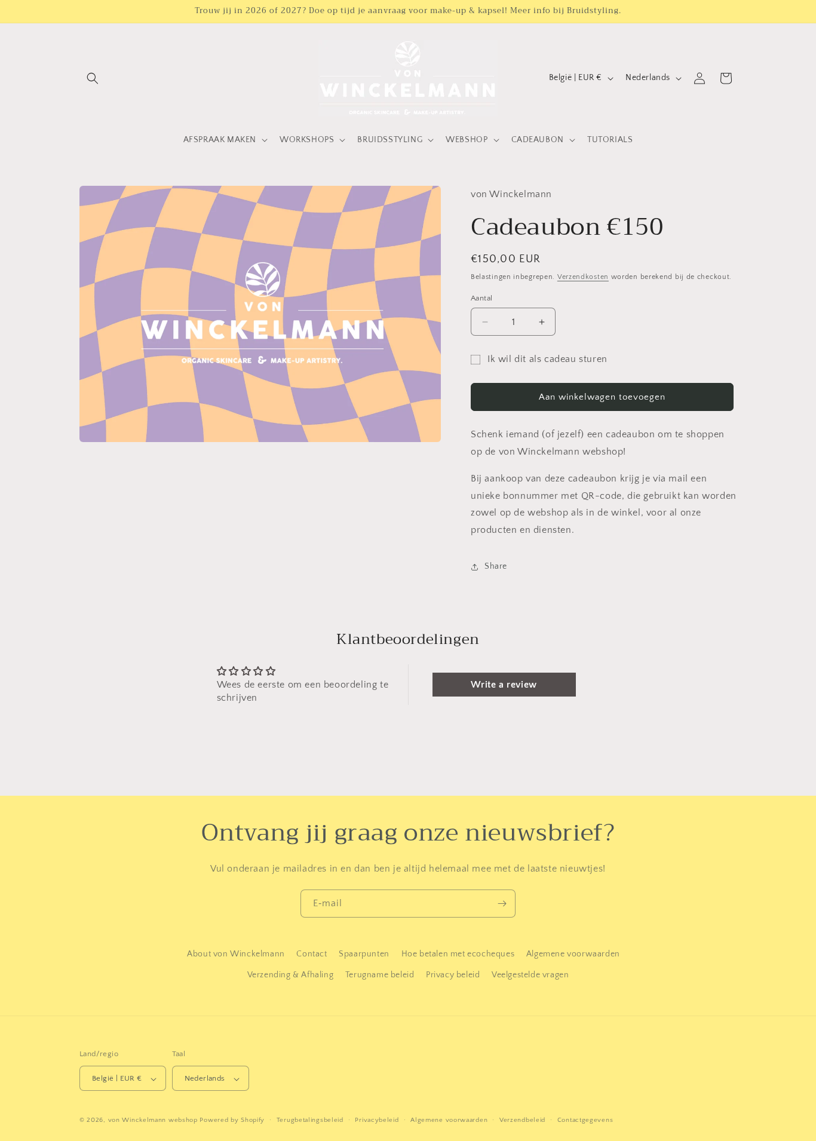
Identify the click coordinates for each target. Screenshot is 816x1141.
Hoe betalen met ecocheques (458, 954)
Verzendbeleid (522, 1120)
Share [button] (495, 566)
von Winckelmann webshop (153, 1120)
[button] (92, 78)
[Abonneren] (502, 904)
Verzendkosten (583, 277)
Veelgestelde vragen (530, 975)
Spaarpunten (364, 954)
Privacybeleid (376, 1120)
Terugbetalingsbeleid (310, 1120)
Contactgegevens (585, 1120)
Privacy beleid (453, 975)
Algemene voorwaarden (573, 954)
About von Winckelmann (236, 954)
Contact (311, 954)
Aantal (481, 298)
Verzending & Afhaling (290, 975)
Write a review (503, 684)
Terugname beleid (380, 975)
